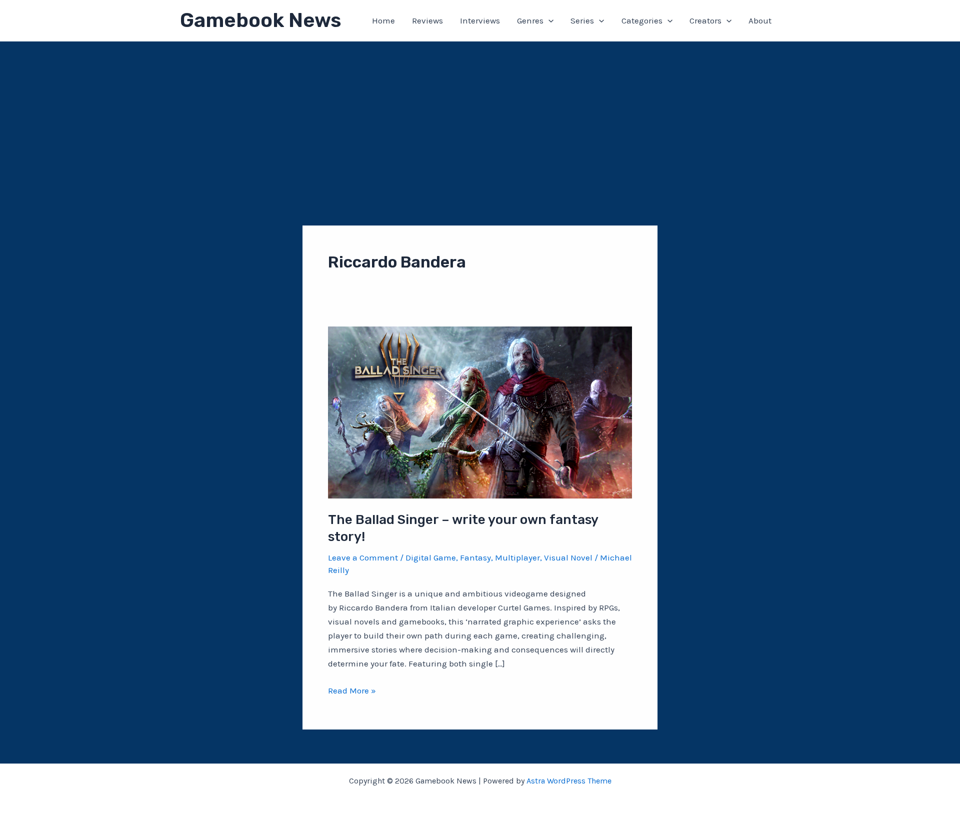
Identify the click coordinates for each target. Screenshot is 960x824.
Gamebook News (260, 20)
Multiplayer (517, 557)
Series (582, 21)
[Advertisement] (480, 116)
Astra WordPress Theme (569, 781)
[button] (549, 20)
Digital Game (431, 557)
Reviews (427, 21)
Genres (530, 21)
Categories (642, 21)
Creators (706, 21)
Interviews (480, 21)
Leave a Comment (363, 557)
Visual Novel (568, 557)
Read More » (352, 691)
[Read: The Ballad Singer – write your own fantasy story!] (480, 411)
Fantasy (475, 557)
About (760, 21)
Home (383, 21)
